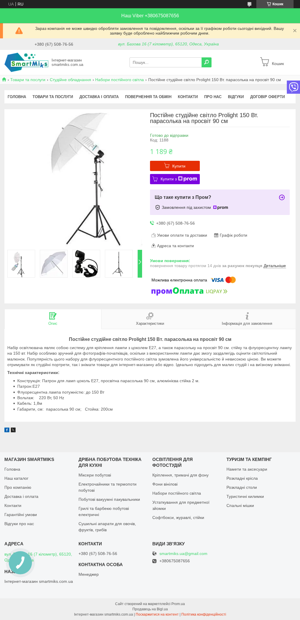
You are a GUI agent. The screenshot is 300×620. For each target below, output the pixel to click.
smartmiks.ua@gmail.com (183, 553)
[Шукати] (207, 62)
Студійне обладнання (70, 79)
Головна (17, 97)
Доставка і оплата (99, 97)
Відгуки (236, 97)
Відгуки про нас (19, 523)
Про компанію (17, 487)
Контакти (188, 97)
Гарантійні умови (20, 514)
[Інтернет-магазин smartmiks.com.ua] (26, 62)
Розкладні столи (241, 487)
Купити (178, 166)
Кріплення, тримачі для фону (180, 475)
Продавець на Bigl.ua (150, 609)
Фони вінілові (165, 484)
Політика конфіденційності (203, 614)
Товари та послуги (27, 79)
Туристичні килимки (245, 496)
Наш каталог (16, 478)
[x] (13, 430)
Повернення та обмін (148, 97)
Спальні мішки (240, 505)
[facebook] (6, 430)
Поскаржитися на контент (157, 614)
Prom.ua (178, 604)
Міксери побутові (95, 475)
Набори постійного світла (119, 79)
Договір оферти (267, 97)
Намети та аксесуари (246, 469)
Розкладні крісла (242, 478)
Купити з (169, 179)
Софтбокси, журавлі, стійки (178, 517)
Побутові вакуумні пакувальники (109, 499)
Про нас (212, 97)
